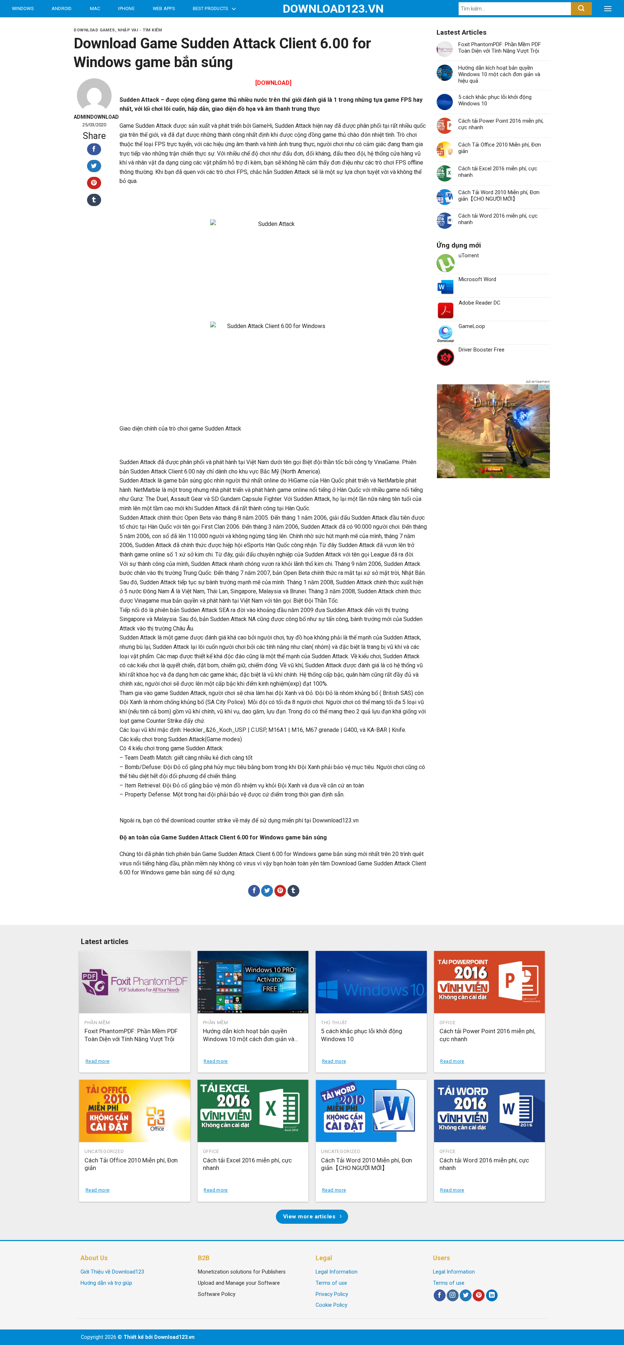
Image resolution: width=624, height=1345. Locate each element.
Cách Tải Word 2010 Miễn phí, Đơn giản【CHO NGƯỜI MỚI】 (499, 195)
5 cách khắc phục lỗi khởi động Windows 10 (495, 100)
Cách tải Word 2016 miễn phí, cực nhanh (498, 219)
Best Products (210, 8)
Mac (95, 8)
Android (62, 8)
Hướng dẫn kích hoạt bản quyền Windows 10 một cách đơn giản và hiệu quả (499, 74)
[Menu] (608, 8)
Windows (23, 8)
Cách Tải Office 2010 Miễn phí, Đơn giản (499, 147)
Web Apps (164, 8)
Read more (97, 1061)
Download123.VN (312, 8)
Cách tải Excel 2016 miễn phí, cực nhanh (497, 171)
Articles (24, 26)
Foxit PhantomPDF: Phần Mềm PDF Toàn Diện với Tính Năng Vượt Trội (499, 47)
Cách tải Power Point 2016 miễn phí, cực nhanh (500, 124)
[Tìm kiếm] (581, 8)
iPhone (126, 8)
